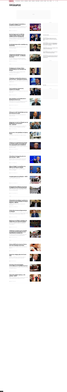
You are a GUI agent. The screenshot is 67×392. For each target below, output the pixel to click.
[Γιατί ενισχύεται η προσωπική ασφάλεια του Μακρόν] (35, 91)
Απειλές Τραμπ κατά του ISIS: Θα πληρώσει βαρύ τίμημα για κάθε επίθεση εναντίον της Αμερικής (16, 35)
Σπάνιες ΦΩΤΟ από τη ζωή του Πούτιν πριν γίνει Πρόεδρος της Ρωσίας (18, 245)
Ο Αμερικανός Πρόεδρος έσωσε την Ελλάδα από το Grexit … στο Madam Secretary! (17, 55)
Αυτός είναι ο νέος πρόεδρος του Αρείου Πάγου (18, 133)
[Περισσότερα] (53, 1)
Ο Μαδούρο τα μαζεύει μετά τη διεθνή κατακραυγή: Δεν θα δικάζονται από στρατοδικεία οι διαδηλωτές (18, 232)
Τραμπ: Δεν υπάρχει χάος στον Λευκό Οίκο (17, 255)
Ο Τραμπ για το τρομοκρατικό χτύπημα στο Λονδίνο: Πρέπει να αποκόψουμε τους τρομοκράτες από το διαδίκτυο (18, 143)
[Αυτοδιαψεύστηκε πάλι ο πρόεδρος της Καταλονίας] (35, 47)
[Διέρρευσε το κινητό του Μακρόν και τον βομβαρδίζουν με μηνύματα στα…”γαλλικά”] (35, 125)
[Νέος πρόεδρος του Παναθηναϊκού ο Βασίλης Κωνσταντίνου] (35, 101)
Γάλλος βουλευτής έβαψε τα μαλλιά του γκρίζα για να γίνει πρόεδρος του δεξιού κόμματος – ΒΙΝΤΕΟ (18, 201)
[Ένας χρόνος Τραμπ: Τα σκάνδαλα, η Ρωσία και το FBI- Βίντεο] (35, 27)
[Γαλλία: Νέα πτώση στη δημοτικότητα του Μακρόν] (35, 213)
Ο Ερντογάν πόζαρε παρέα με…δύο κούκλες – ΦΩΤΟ (17, 275)
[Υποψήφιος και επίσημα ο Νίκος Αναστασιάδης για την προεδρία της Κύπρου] (35, 71)
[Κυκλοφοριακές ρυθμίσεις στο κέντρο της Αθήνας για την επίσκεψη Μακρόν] (35, 190)
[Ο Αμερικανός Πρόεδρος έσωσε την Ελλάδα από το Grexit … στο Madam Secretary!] (35, 57)
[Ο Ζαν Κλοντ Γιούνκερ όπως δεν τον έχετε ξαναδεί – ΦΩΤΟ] (35, 159)
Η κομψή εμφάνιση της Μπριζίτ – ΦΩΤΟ (18, 176)
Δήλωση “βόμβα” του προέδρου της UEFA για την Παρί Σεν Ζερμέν (17, 167)
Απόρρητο (2, 391)
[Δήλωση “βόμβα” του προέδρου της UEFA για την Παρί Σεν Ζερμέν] (35, 169)
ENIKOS (11, 1)
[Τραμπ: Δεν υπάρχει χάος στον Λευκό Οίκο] (35, 257)
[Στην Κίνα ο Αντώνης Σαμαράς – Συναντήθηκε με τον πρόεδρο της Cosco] (35, 267)
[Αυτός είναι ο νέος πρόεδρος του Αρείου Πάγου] (35, 135)
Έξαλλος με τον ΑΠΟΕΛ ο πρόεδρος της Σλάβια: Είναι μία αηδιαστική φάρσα (18, 221)
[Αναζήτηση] (56, 1)
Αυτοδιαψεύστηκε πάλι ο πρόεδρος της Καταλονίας (18, 45)
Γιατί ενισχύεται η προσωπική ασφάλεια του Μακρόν (16, 89)
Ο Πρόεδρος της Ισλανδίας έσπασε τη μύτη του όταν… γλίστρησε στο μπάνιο (18, 79)
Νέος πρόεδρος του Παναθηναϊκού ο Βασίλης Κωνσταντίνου (17, 99)
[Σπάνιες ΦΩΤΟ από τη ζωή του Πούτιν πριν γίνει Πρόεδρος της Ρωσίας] (35, 247)
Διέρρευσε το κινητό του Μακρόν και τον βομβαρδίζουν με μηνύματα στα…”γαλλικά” (18, 123)
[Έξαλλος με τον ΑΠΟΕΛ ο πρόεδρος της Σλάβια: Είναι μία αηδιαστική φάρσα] (35, 223)
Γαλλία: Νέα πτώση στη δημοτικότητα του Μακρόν (18, 211)
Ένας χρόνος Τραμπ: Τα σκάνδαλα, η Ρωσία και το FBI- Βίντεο (17, 25)
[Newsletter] (57, 1)
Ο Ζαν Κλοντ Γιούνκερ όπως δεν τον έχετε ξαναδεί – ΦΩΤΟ (17, 157)
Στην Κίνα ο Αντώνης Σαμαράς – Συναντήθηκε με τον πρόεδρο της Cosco (18, 265)
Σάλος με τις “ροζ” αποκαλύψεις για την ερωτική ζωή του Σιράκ (18, 113)
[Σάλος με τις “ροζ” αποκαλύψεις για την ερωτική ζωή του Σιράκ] (35, 115)
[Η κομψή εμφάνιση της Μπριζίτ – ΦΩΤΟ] (35, 179)
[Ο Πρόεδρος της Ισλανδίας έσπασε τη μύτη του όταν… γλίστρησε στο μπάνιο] (35, 81)
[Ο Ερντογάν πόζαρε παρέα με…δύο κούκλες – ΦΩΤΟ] (35, 278)
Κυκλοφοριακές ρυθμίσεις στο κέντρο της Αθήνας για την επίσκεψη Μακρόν (18, 187)
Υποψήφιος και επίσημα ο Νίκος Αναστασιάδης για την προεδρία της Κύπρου (17, 69)
